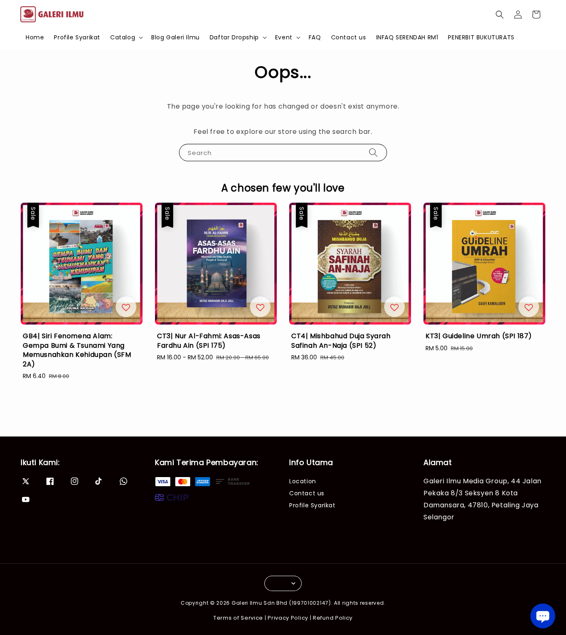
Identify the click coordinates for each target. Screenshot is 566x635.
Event (284, 37)
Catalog (122, 37)
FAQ (315, 37)
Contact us (348, 37)
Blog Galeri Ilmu (175, 37)
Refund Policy (333, 618)
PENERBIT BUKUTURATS (481, 37)
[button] (500, 14)
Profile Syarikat (77, 37)
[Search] (373, 152)
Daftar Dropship (234, 37)
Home (35, 37)
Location (302, 481)
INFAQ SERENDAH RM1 (407, 37)
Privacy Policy (288, 618)
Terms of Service (238, 618)
